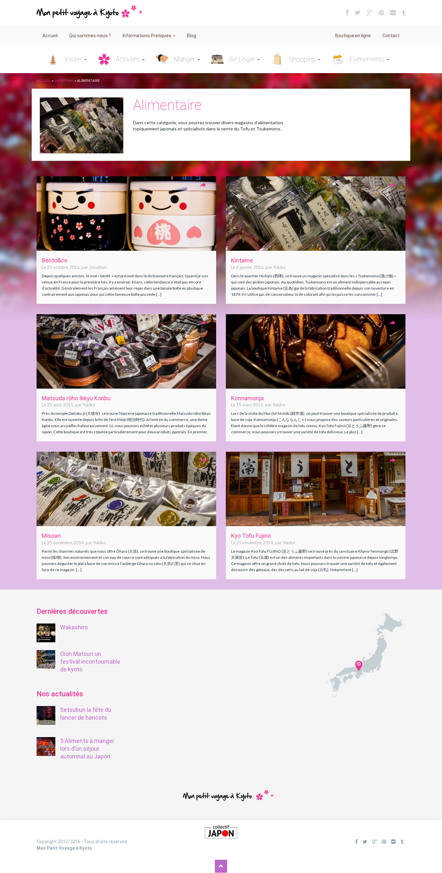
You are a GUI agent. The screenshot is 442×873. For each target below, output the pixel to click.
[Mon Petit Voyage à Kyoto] (89, 8)
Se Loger (243, 59)
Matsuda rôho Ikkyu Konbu (76, 398)
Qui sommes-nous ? (90, 35)
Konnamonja (247, 398)
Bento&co (54, 260)
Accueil (50, 35)
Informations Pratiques (147, 35)
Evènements (367, 59)
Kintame (242, 260)
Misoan (51, 535)
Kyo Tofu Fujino (251, 535)
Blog (191, 35)
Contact (391, 35)
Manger (185, 59)
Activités (128, 59)
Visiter (74, 59)
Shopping (303, 59)
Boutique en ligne (353, 35)
